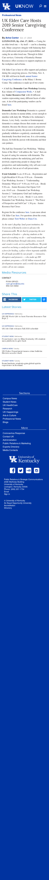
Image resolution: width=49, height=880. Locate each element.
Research (7, 408)
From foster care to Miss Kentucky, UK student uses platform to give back (23, 340)
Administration (10, 439)
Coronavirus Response (14, 433)
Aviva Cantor (12, 37)
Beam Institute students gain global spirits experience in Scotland (21, 364)
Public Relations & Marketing (17, 443)
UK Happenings (10, 411)
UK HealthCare (10, 405)
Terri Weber (20, 218)
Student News (9, 401)
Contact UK (8, 436)
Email (6, 491)
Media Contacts (10, 450)
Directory (8, 507)
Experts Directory (11, 446)
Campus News (10, 398)
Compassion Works (23, 91)
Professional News (11, 15)
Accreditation (9, 505)
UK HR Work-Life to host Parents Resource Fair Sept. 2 (24, 317)
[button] (45, 6)
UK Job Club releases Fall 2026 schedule (20, 328)
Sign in (7, 494)
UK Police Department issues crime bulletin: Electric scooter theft (22, 352)
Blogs (5, 422)
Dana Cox (32, 218)
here (9, 104)
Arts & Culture (9, 415)
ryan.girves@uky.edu (15, 283)
